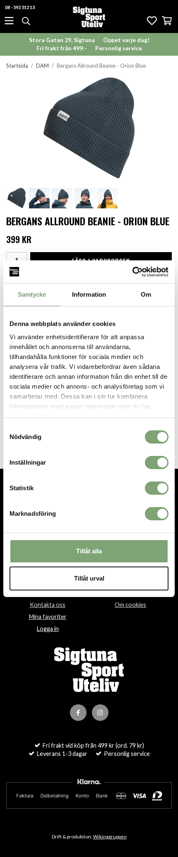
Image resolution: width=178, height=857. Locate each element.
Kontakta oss (47, 604)
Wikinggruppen (110, 836)
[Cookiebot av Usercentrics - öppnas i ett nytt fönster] (132, 272)
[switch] (156, 462)
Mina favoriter (48, 616)
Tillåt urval (89, 578)
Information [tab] (89, 294)
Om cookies (130, 604)
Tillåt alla (89, 551)
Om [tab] (146, 294)
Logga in (48, 628)
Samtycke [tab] (32, 294)
